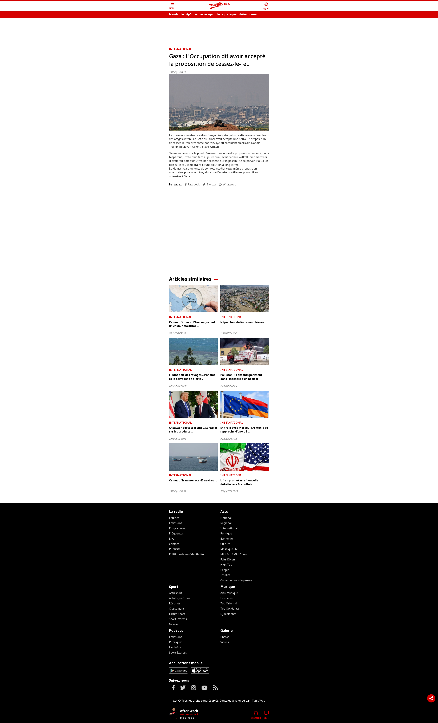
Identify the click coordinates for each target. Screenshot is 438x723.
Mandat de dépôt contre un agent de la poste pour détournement (214, 14)
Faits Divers (228, 559)
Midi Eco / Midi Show (233, 554)
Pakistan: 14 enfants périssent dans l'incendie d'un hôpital (241, 376)
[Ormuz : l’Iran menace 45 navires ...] (193, 457)
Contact (174, 544)
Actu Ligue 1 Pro (179, 598)
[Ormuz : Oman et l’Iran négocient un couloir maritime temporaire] (193, 298)
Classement (176, 608)
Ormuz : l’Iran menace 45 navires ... (193, 480)
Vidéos (224, 642)
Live (171, 538)
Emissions (175, 523)
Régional (226, 523)
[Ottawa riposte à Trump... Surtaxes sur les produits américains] (193, 404)
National (226, 518)
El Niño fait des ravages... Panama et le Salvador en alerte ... (192, 376)
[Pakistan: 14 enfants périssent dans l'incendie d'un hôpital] (244, 351)
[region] (219, 31)
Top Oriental (228, 603)
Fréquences (176, 533)
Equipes (174, 518)
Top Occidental (230, 608)
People (224, 570)
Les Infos (175, 647)
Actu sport (175, 593)
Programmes (177, 528)
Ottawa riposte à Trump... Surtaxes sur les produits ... (193, 429)
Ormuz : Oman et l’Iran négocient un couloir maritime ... (192, 324)
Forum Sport (177, 614)
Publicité (175, 549)
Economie (226, 538)
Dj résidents (228, 614)
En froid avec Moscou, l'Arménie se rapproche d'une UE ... (244, 429)
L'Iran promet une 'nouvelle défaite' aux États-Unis (239, 482)
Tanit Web (258, 700)
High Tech (226, 564)
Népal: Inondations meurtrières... (243, 322)
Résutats (174, 603)
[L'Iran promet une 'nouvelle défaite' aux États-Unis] (244, 457)
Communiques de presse (236, 580)
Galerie (173, 624)
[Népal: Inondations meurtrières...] (244, 298)
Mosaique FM (229, 549)
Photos (224, 637)
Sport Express (178, 619)
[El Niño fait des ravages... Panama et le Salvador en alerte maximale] (193, 351)
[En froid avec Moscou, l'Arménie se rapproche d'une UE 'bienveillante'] (244, 404)
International (180, 49)
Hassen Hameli (189, 714)
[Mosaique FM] (219, 5)
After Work (189, 711)
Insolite (225, 575)
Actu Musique (229, 593)
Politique (226, 533)
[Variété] (173, 713)
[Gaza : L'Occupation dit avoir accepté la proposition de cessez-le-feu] (219, 102)
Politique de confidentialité (186, 554)
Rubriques (175, 642)
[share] (431, 698)
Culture (225, 544)
